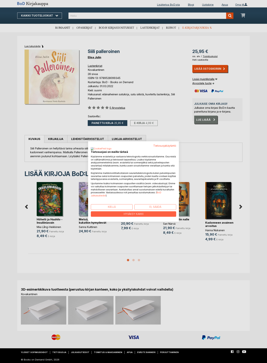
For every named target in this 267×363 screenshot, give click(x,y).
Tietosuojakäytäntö (164, 145)
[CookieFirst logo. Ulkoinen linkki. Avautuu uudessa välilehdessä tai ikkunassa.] (101, 148)
